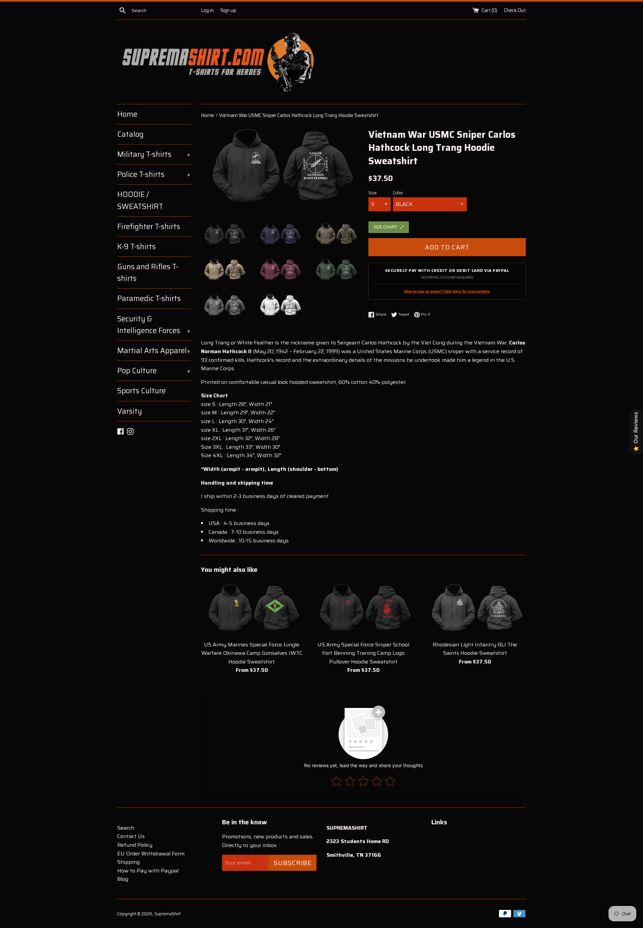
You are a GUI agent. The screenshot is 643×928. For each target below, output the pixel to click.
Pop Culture (154, 371)
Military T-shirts (154, 154)
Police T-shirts (154, 174)
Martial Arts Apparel (154, 350)
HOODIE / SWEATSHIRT (140, 200)
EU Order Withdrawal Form (151, 853)
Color (398, 193)
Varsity (129, 411)
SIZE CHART (385, 227)
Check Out (515, 10)
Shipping (128, 862)
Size (372, 193)
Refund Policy (134, 845)
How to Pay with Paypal (147, 870)
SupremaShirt (167, 913)
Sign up (228, 10)
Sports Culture (141, 391)
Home (127, 114)
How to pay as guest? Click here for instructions (447, 291)
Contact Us (131, 836)
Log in (207, 10)
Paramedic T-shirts (149, 298)
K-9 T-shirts (136, 246)
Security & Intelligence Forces (154, 324)
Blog (122, 879)
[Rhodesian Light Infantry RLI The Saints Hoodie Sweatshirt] (475, 608)
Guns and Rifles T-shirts (147, 272)
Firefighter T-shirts (148, 226)
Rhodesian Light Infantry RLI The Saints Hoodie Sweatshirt (475, 648)
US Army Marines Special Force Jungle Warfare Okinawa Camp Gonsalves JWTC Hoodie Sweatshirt (251, 653)
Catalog (130, 134)
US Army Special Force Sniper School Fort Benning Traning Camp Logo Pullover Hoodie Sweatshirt (363, 653)
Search (125, 828)
